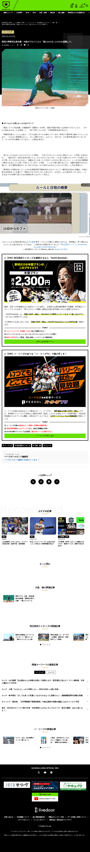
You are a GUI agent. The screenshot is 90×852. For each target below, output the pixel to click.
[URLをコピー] (28, 45)
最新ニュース (8, 12)
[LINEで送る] (25, 45)
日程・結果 (43, 12)
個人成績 (61, 12)
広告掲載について (23, 817)
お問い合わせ (8, 817)
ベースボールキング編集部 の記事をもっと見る (21, 460)
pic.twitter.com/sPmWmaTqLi (45, 247)
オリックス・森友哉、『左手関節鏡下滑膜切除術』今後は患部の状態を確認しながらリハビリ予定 (40, 702)
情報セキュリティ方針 (56, 817)
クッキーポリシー (39, 820)
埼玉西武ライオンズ (23, 445)
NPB (34, 12)
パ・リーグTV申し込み (45, 436)
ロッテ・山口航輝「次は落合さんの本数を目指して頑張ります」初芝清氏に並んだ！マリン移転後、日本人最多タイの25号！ (43, 681)
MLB (27, 12)
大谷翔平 (19, 12)
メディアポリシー (24, 820)
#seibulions (82, 244)
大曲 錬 (37, 445)
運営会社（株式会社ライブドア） (60, 820)
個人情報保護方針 (39, 817)
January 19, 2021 (61, 249)
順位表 (52, 12)
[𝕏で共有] (18, 45)
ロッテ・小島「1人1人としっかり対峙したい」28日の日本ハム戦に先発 (30, 689)
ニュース (48, 445)
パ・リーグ (8, 445)
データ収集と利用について (77, 817)
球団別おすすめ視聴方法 (76, 12)
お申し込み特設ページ (45, 341)
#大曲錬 (32, 242)
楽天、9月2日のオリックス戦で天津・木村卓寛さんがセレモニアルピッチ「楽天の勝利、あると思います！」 (42, 709)
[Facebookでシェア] (21, 45)
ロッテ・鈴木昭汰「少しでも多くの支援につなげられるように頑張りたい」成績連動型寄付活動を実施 (42, 695)
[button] (40, 644)
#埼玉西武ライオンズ (69, 244)
